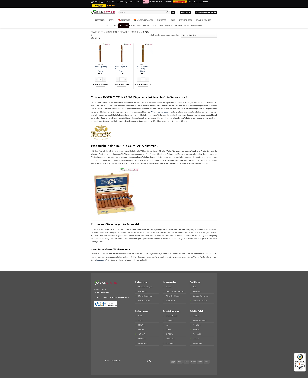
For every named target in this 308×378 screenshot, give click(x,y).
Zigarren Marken (130, 32)
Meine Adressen (144, 300)
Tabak (111, 20)
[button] (173, 13)
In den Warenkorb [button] (100, 85)
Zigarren (123, 25)
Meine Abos (142, 291)
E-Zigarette (161, 20)
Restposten (126, 20)
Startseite (97, 32)
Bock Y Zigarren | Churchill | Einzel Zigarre (143, 69)
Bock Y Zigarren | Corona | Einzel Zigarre (100, 69)
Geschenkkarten (181, 25)
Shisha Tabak (164, 25)
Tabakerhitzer (185, 20)
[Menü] (304, 354)
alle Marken (196, 25)
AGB (194, 287)
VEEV (139, 25)
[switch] (300, 368)
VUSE (133, 25)
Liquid (172, 20)
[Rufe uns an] (150, 361)
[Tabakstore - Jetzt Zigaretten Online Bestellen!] (103, 13)
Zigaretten (100, 20)
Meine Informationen (145, 296)
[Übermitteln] (167, 12)
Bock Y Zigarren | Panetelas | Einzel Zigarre (121, 69)
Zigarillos (110, 25)
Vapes (145, 311)
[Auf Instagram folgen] (147, 361)
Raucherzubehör (203, 20)
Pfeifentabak (149, 25)
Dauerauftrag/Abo (145, 20)
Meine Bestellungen (145, 287)
